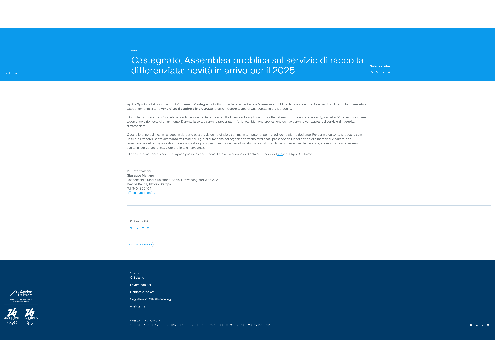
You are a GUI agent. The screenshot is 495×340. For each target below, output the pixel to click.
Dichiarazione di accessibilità (220, 325)
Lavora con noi (140, 285)
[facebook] (371, 72)
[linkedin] (383, 72)
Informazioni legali (152, 325)
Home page (135, 325)
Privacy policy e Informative (176, 325)
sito (280, 154)
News (16, 73)
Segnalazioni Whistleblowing (150, 299)
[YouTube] (488, 325)
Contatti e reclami (142, 292)
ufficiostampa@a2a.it (142, 193)
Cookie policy (198, 325)
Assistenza (137, 306)
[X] (482, 325)
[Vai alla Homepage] (21, 308)
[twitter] (377, 72)
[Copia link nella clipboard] (388, 72)
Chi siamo (137, 277)
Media (8, 73)
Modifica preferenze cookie (260, 325)
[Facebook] (471, 325)
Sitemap (240, 325)
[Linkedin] (477, 325)
